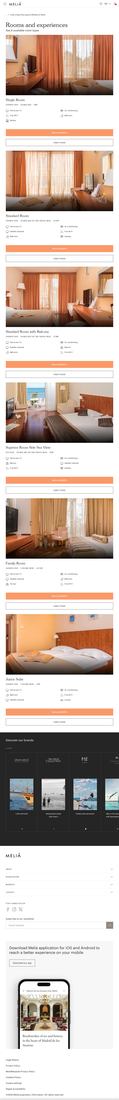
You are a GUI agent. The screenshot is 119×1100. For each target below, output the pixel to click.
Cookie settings (14, 1083)
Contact (10, 892)
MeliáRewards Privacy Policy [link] (20, 1071)
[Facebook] (8, 909)
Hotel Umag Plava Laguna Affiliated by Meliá (27, 15)
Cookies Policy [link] (13, 1077)
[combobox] (107, 3)
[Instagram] (14, 909)
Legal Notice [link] (12, 1059)
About (9, 869)
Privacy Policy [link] (13, 1065)
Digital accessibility (15, 1089)
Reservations (12, 877)
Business (10, 884)
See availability (59, 132)
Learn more (59, 142)
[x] (21, 909)
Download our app (22, 963)
